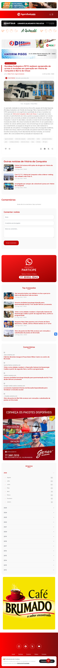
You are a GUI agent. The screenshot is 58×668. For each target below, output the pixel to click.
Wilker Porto (10, 74)
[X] (48, 148)
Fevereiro (29, 498)
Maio (29, 488)
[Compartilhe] (52, 148)
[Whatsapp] (40, 148)
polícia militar (31, 139)
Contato (44, 654)
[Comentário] (5, 148)
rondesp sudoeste (14, 142)
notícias (38, 142)
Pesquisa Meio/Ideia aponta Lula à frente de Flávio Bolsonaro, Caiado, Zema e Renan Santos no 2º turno (33, 322)
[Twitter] (32, 646)
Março (29, 495)
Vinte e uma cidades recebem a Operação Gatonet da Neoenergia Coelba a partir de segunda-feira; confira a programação (34, 313)
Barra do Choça (31, 114)
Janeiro (29, 502)
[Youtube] (39, 646)
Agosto (29, 477)
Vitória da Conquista (10, 63)
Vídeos (36, 654)
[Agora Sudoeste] (26, 14)
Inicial (13, 654)
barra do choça (25, 142)
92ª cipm (45, 142)
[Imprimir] (9, 148)
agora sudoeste (9, 139)
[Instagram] (19, 646)
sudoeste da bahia (47, 139)
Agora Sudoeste (19, 74)
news (32, 142)
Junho (29, 484)
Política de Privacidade (23, 663)
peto (6, 142)
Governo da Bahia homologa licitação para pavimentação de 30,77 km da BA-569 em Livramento (33, 303)
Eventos (28, 654)
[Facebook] (44, 148)
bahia (38, 139)
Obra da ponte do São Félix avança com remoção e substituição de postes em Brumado (32, 332)
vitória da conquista (20, 139)
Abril (29, 491)
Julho (29, 481)
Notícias (20, 654)
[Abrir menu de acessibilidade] (48, 661)
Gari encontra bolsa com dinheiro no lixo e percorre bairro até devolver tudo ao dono (32, 294)
